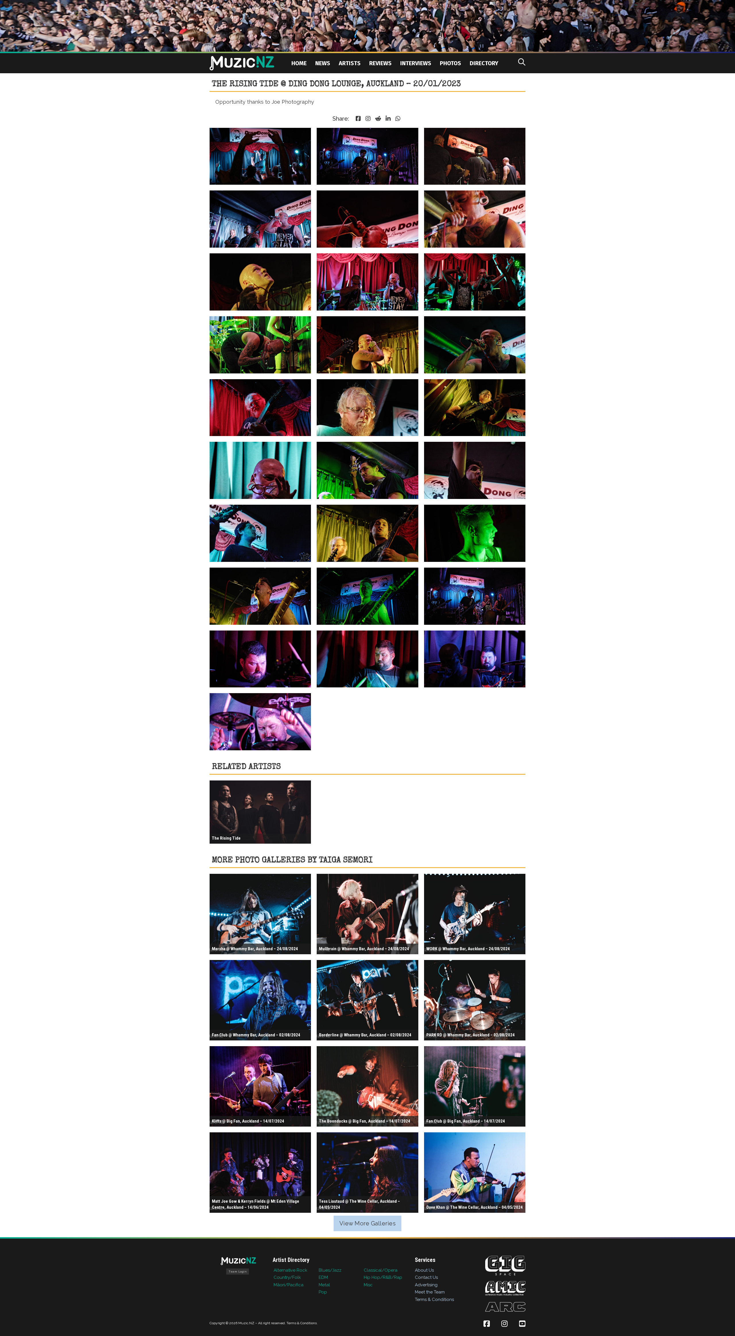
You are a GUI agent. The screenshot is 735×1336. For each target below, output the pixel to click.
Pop (323, 1292)
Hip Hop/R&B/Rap (383, 1277)
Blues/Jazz (330, 1270)
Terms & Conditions (434, 1299)
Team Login (238, 1271)
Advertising (426, 1284)
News (322, 63)
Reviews (380, 63)
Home (299, 63)
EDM (323, 1277)
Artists (350, 63)
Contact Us (426, 1277)
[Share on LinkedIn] (388, 118)
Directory (484, 63)
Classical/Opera (380, 1270)
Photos (450, 63)
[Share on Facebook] (358, 118)
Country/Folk (287, 1277)
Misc (368, 1284)
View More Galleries (367, 1223)
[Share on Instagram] (368, 118)
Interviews (415, 63)
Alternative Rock (290, 1270)
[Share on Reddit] (378, 118)
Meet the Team (430, 1292)
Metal (324, 1284)
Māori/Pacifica (288, 1284)
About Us (424, 1270)
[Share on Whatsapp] (398, 118)
